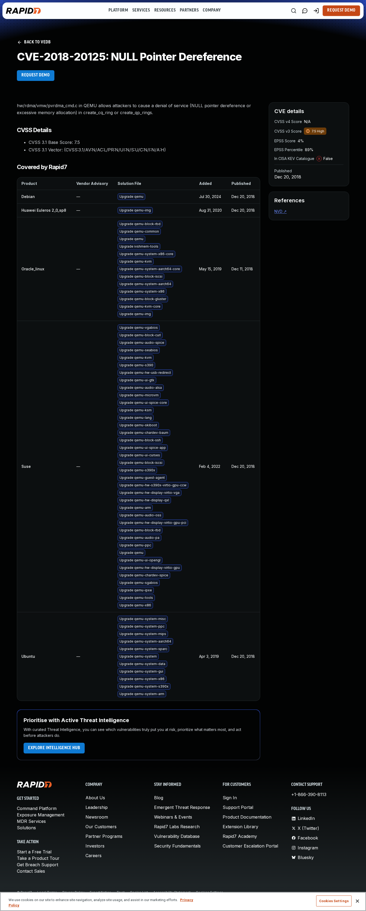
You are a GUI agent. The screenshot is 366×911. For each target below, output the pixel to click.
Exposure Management (40, 814)
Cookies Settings (334, 901)
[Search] (293, 11)
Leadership (96, 807)
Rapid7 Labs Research (177, 826)
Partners (189, 10)
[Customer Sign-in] (316, 11)
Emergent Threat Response (182, 807)
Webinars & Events (173, 817)
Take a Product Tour (38, 858)
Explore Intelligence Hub (54, 748)
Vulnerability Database (177, 836)
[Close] (357, 901)
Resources (165, 10)
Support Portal (238, 807)
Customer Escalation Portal (250, 846)
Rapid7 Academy (240, 836)
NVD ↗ (280, 211)
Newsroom (96, 817)
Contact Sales (31, 871)
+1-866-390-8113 (308, 794)
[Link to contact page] (305, 11)
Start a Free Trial (34, 851)
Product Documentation (247, 817)
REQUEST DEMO (35, 75)
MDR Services (31, 821)
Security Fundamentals (177, 846)
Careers (93, 855)
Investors (94, 846)
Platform (118, 10)
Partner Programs (103, 836)
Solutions (26, 827)
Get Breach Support (37, 864)
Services (141, 10)
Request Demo (341, 10)
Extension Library (240, 826)
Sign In (230, 797)
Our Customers (101, 826)
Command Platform (37, 808)
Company (212, 10)
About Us (95, 797)
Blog (158, 797)
